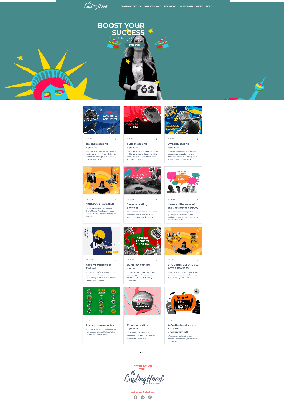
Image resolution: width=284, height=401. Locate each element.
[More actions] (116, 139)
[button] (135, 45)
